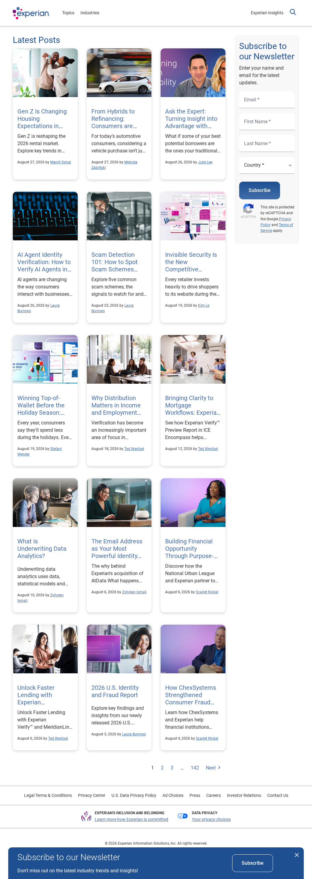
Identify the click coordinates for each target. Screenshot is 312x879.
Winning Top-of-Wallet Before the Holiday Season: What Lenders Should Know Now (41, 412)
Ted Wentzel (134, 449)
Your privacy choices (211, 819)
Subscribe (260, 190)
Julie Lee (205, 162)
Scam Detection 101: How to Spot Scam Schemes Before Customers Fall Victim (116, 269)
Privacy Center (91, 795)
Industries (89, 12)
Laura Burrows (134, 734)
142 (195, 768)
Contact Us (277, 795)
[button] (292, 13)
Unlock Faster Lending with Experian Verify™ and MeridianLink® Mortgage (44, 702)
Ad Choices (172, 795)
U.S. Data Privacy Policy (134, 795)
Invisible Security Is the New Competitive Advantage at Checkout (191, 269)
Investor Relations (244, 795)
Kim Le (203, 305)
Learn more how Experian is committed (131, 819)
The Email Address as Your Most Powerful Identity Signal (116, 552)
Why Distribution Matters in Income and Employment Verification (116, 409)
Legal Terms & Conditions (48, 795)
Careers (213, 795)
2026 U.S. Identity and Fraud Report (115, 691)
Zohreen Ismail (134, 592)
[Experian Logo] (31, 13)
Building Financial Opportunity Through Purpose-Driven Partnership (190, 552)
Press (195, 795)
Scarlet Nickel (207, 592)
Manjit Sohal (60, 162)
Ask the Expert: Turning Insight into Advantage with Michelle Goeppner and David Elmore (191, 126)
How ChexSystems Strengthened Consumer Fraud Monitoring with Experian (190, 702)
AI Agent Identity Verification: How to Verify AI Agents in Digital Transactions (44, 265)
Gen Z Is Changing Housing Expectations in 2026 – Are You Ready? (42, 126)
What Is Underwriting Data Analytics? (41, 549)
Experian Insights (267, 12)
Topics (68, 12)
